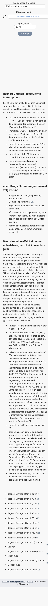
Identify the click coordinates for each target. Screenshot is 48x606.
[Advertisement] (24, 64)
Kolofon (5, 582)
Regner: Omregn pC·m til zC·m (22, 508)
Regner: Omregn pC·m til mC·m (22, 533)
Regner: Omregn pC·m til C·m (21, 537)
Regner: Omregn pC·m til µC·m (22, 528)
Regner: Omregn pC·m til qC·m (22, 494)
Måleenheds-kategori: (24, 3)
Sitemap (30, 582)
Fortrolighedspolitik (17, 582)
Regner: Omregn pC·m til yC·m (22, 503)
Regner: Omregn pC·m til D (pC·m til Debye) (24, 544)
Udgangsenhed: (24, 23)
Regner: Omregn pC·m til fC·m (22, 518)
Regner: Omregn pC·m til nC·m (22, 523)
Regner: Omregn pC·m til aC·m (22, 513)
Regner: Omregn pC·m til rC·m (22, 499)
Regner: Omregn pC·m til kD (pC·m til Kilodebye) (25, 553)
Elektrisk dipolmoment (19, 202)
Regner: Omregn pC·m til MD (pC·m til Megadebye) (25, 562)
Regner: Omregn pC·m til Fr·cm (22, 569)
